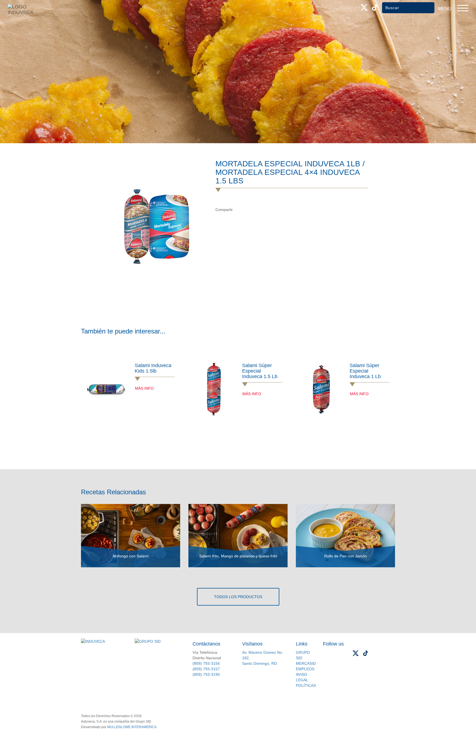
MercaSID (306, 663)
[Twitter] (250, 209)
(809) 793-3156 (206, 663)
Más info (144, 388)
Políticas (306, 685)
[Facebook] (239, 209)
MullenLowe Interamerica (131, 727)
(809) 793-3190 (206, 674)
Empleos (305, 669)
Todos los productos (238, 597)
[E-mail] (261, 209)
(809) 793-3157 (206, 669)
